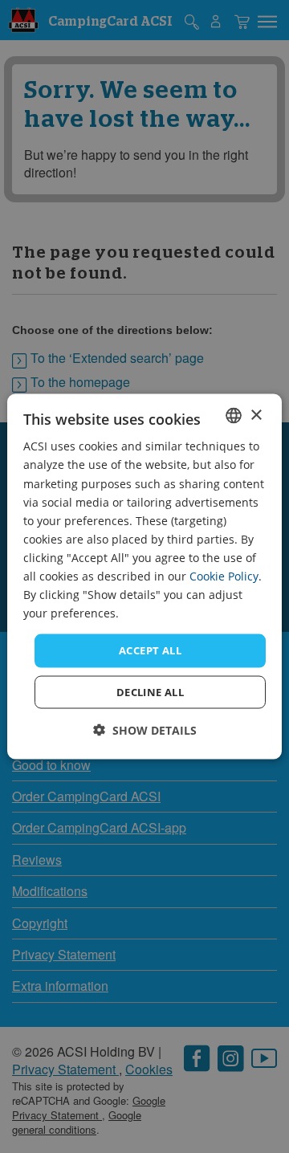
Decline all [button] (150, 691)
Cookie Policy (223, 576)
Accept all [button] (150, 650)
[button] (145, 729)
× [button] (256, 415)
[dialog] (144, 577)
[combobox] (234, 416)
